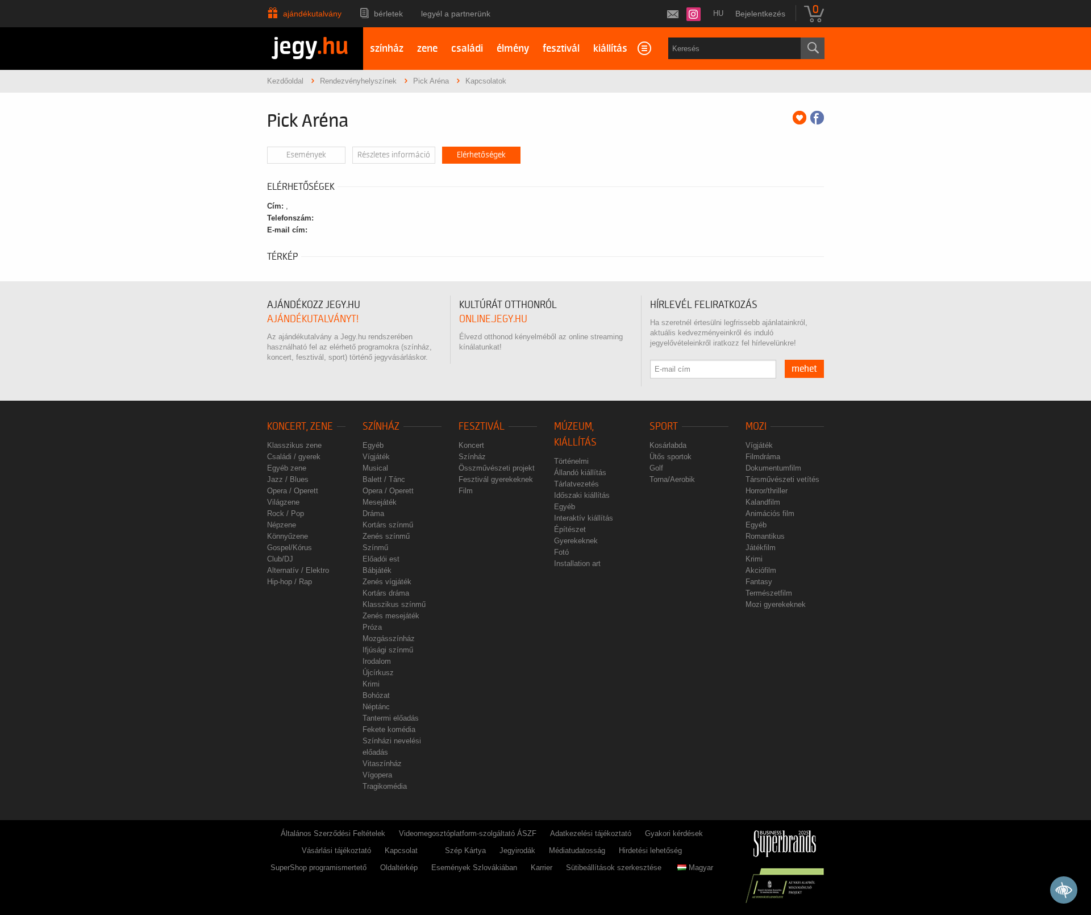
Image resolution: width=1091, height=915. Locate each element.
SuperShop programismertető (318, 867)
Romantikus (765, 536)
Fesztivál (482, 426)
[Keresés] (813, 48)
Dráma (373, 513)
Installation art (577, 563)
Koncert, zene (300, 426)
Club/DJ (280, 559)
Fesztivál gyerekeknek (496, 479)
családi (467, 49)
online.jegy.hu (493, 319)
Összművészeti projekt (497, 468)
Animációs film (770, 513)
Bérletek (388, 13)
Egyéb (373, 445)
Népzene (281, 525)
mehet (804, 369)
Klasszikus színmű (394, 604)
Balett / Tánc (384, 479)
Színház (381, 426)
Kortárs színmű (388, 525)
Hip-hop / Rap (289, 581)
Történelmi (571, 461)
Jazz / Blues (288, 479)
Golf (656, 468)
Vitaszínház (382, 763)
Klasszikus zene (294, 445)
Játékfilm (761, 547)
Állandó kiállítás (580, 472)
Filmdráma (763, 456)
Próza (372, 627)
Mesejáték (380, 502)
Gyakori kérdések (674, 833)
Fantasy (759, 581)
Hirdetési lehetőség (650, 850)
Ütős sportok (670, 456)
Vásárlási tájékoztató (336, 850)
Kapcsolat (401, 850)
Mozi (756, 426)
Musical (375, 468)
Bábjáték (377, 570)
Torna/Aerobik (672, 479)
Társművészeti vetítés (782, 479)
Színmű (375, 547)
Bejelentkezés (760, 13)
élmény (513, 49)
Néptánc (376, 706)
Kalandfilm (763, 502)
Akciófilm (761, 570)
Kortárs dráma (386, 593)
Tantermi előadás (391, 718)
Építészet (570, 529)
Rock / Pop (285, 513)
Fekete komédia (389, 729)
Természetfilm (769, 593)
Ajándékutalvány (312, 13)
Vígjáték (376, 456)
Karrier (541, 867)
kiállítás (610, 49)
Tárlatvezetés (576, 484)
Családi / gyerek (293, 456)
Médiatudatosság (577, 850)
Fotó (561, 552)
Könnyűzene (287, 536)
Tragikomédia (385, 786)
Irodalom (377, 661)
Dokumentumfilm (773, 468)
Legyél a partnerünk (455, 13)
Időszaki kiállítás (582, 495)
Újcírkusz (378, 672)
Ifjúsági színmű (388, 650)
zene (427, 49)
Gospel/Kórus (289, 547)
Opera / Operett (292, 490)
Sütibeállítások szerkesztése (613, 867)
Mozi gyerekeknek (776, 604)
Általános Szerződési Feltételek (333, 833)
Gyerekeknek (576, 540)
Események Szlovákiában (474, 867)
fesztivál (561, 49)
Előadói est (381, 559)
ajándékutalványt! (313, 319)
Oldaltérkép (399, 867)
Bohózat (376, 695)
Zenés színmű (386, 536)
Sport (663, 426)
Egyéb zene (286, 468)
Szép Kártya (465, 850)
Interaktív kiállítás (583, 518)
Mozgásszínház (389, 638)
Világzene (283, 502)
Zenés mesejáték (391, 616)
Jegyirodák (517, 850)
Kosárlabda (667, 445)
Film (466, 490)
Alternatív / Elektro (298, 570)
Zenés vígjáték (387, 581)
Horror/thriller (767, 490)
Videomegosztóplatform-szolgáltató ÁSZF (467, 833)
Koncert (471, 445)
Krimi (371, 684)
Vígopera (377, 775)
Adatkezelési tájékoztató (590, 833)
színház (386, 49)
